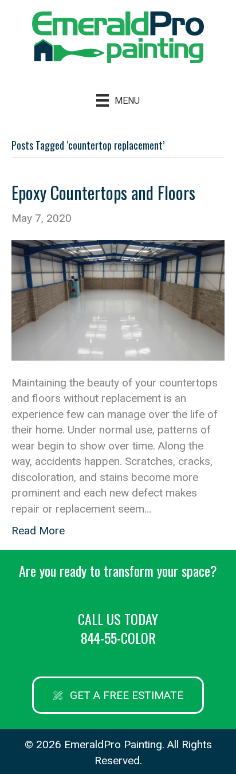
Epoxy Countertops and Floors (103, 192)
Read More (38, 530)
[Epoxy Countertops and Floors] (118, 299)
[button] (118, 695)
